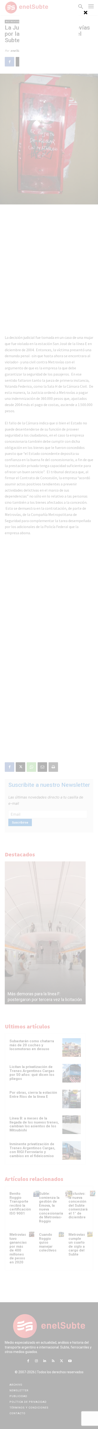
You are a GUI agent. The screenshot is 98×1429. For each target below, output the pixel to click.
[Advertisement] (49, 40)
